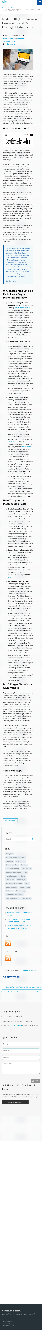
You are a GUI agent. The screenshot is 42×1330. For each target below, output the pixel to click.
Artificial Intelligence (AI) (15, 857)
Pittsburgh (21, 880)
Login (25, 970)
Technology (20, 891)
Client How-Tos (12, 865)
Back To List (11, 821)
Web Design (26, 898)
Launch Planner (15, 1102)
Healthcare (26, 869)
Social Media (25, 887)
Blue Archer (20, 861)
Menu (39, 2)
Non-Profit (10, 880)
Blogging (9, 861)
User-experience (12, 898)
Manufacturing (11, 876)
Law (25, 872)
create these (26, 447)
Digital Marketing (9, 38)
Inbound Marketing (13, 872)
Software (9, 891)
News (23, 876)
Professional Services (14, 883)
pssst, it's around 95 (22, 308)
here (9, 577)
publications (12, 442)
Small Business (11, 887)
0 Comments (10, 44)
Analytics (9, 854)
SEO (13, 41)
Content (24, 865)
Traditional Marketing (14, 895)
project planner (16, 1025)
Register (32, 970)
